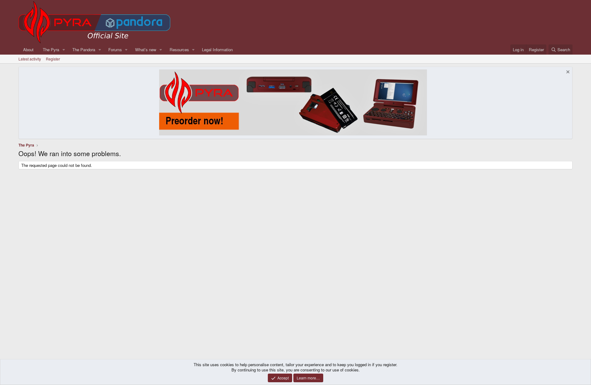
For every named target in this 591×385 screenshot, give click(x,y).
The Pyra (51, 49)
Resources (179, 49)
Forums (115, 49)
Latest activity (29, 58)
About (28, 49)
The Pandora (83, 49)
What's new (145, 49)
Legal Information (217, 49)
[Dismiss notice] (567, 72)
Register (53, 58)
